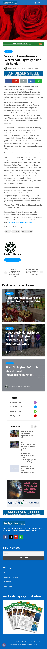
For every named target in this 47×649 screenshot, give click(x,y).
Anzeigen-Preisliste (11, 577)
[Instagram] (11, 537)
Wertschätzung (27, 231)
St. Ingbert (15, 231)
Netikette (7, 582)
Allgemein (8, 51)
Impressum (8, 586)
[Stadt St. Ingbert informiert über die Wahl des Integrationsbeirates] (23, 375)
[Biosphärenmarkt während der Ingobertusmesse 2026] (23, 305)
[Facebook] (5, 537)
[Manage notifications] (4, 645)
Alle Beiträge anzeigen (12, 260)
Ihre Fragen (8, 573)
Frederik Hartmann (13, 68)
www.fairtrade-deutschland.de (20, 222)
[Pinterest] (16, 537)
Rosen (7, 231)
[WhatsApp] (21, 537)
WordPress (34, 644)
